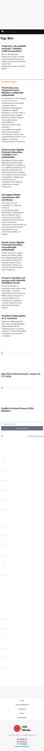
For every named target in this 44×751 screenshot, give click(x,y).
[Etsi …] (40, 32)
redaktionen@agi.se (22, 746)
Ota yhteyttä (22, 709)
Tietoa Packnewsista (22, 705)
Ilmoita (22, 713)
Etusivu (22, 700)
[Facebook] (22, 690)
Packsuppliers (22, 717)
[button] (37, 32)
